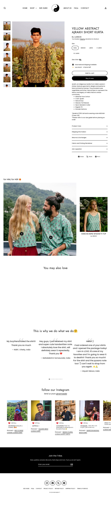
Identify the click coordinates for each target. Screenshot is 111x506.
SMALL (75, 48)
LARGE (91, 48)
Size (73, 44)
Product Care (76, 126)
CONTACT (85, 8)
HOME (25, 8)
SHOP (32, 8)
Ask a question (77, 149)
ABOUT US (67, 8)
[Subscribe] (71, 464)
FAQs (76, 8)
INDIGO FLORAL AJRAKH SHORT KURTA (64, 433)
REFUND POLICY (59, 488)
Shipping (82, 39)
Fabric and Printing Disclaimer (82, 143)
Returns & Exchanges (79, 138)
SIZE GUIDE (43, 8)
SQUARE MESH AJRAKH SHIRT (39, 430)
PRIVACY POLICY (48, 488)
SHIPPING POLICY (70, 488)
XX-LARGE (76, 53)
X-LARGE (99, 48)
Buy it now (90, 78)
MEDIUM (83, 48)
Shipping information (79, 132)
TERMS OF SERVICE (82, 488)
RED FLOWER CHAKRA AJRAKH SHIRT (15, 431)
